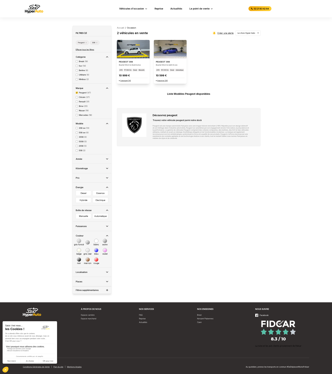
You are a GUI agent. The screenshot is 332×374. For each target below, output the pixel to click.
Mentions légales (74, 367)
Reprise (159, 8)
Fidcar (298, 345)
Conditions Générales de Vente (36, 367)
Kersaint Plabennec (205, 318)
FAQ (141, 315)
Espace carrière (88, 315)
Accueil (120, 27)
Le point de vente (199, 8)
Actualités (176, 8)
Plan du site (58, 367)
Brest (199, 315)
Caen (199, 322)
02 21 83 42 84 (261, 8)
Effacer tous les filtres (85, 49)
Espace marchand (88, 318)
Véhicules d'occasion (131, 8)
